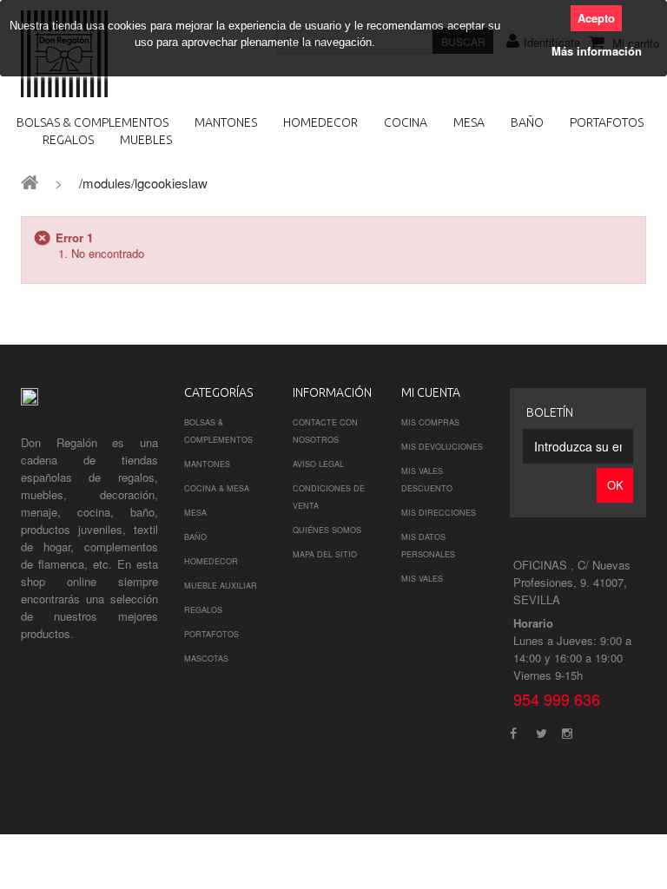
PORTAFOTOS (607, 122)
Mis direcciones (438, 512)
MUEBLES (146, 140)
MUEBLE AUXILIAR (220, 585)
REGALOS (68, 140)
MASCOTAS (206, 658)
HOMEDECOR (320, 122)
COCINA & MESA (216, 488)
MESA (469, 122)
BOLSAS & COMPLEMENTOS (92, 122)
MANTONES (226, 122)
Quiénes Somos (327, 530)
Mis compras (430, 422)
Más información (596, 51)
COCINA (405, 122)
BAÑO (527, 122)
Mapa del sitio (325, 554)
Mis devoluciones (442, 446)
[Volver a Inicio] (29, 181)
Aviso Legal (318, 464)
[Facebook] (513, 731)
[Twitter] (541, 731)
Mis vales (422, 578)
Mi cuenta (430, 392)
